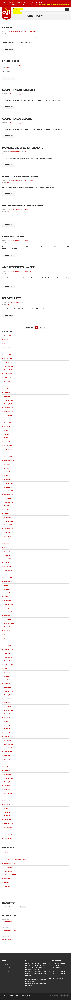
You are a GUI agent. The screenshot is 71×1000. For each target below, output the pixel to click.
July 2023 (7, 464)
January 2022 (8, 525)
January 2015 (8, 827)
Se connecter (13, 4)
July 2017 (7, 717)
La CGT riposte (11, 61)
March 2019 (7, 646)
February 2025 (8, 400)
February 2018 (8, 691)
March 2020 (7, 600)
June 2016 (7, 763)
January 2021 (8, 566)
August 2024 (7, 423)
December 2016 (8, 744)
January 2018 (8, 695)
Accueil (4, 2)
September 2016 (9, 755)
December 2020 (8, 570)
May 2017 (7, 725)
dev (8, 33)
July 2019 (7, 630)
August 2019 (7, 627)
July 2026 (7, 339)
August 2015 (7, 801)
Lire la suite (8, 49)
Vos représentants (9, 968)
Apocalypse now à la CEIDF (18, 267)
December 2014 (8, 831)
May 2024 (7, 434)
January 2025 (8, 404)
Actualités (7, 856)
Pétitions (39, 2)
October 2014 (8, 838)
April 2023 (7, 475)
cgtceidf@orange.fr (58, 978)
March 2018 (7, 687)
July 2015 (7, 804)
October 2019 (8, 619)
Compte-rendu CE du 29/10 (17, 118)
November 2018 (8, 657)
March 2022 (7, 517)
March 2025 (7, 396)
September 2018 (9, 664)
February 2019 (8, 649)
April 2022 (7, 513)
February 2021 (8, 562)
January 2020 (8, 608)
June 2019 (7, 634)
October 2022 (8, 498)
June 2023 (7, 468)
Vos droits (7, 894)
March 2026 (7, 354)
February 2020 (8, 604)
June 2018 (7, 676)
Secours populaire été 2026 (9, 930)
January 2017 (8, 740)
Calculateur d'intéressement (58, 4)
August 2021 (7, 540)
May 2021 (7, 551)
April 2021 (7, 555)
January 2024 (8, 445)
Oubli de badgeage (7, 921)
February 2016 (8, 778)
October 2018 (8, 661)
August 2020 (7, 585)
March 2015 (7, 819)
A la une (26, 31)
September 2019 (9, 623)
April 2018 (7, 683)
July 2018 (7, 672)
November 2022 (8, 494)
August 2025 (7, 377)
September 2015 (9, 797)
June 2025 (7, 385)
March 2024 (7, 441)
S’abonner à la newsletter (17, 2)
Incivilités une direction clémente (22, 147)
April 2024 (7, 438)
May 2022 (7, 509)
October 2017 (8, 706)
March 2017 (7, 732)
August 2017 (7, 714)
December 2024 (8, 407)
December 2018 (8, 653)
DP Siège (7, 27)
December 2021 (8, 528)
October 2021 (8, 536)
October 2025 (8, 370)
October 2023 (8, 457)
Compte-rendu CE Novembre (19, 90)
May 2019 (7, 638)
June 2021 (7, 547)
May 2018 (7, 680)
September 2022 (9, 502)
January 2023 (8, 487)
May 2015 (7, 812)
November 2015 (8, 789)
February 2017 (8, 736)
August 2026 (7, 336)
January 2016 (8, 782)
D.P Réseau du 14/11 (13, 236)
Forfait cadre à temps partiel (20, 176)
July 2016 (7, 759)
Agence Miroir (14, 995)
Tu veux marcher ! (7, 939)
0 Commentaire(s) (15, 31)
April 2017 (7, 729)
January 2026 (8, 358)
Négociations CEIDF (10, 875)
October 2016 (8, 751)
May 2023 (7, 472)
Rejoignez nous (43, 4)
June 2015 (7, 808)
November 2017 (8, 702)
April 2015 (7, 816)
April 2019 (7, 642)
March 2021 (7, 559)
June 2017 (7, 721)
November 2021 (8, 532)
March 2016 (7, 774)
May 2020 (7, 593)
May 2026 (7, 347)
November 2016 (8, 748)
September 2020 (9, 581)
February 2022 (8, 521)
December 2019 (8, 612)
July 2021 (7, 543)
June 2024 (7, 430)
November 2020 (8, 574)
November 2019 (8, 615)
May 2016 (7, 766)
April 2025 (7, 392)
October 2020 (8, 578)
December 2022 (8, 491)
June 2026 (7, 343)
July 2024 (7, 426)
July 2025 (7, 381)
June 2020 (7, 589)
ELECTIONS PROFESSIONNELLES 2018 (16, 860)
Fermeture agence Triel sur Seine (22, 205)
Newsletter (7, 878)
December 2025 (8, 362)
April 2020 (7, 596)
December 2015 (8, 785)
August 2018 (7, 668)
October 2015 (8, 793)
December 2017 (8, 698)
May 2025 (7, 389)
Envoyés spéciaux (9, 863)
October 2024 (8, 415)
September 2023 (9, 460)
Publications (32, 31)
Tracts (31, 180)
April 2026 (7, 351)
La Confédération (9, 867)
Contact (31, 2)
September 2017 (9, 710)
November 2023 (8, 453)
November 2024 (8, 411)
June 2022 (7, 506)
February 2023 (8, 483)
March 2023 (7, 479)
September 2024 (9, 419)
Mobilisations (8, 871)
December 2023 (8, 449)
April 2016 (7, 770)
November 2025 (8, 366)
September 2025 (9, 373)
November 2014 (8, 835)
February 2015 (8, 823)
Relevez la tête (11, 298)
